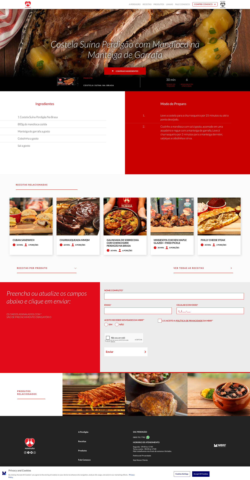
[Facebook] (28, 452)
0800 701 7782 (139, 437)
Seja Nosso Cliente (140, 460)
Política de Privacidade (189, 321)
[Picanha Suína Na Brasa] (156, 394)
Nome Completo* (113, 290)
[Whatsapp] (34, 452)
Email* (107, 305)
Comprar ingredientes (127, 71)
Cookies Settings (182, 474)
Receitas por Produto (32, 268)
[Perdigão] (28, 4)
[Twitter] (31, 452)
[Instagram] (25, 452)
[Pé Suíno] (219, 394)
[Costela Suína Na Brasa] (94, 394)
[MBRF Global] (220, 446)
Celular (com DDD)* (187, 305)
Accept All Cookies (201, 474)
